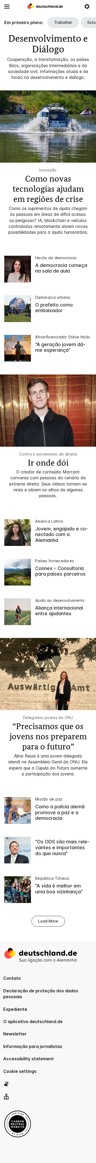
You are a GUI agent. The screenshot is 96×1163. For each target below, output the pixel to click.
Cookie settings (20, 1071)
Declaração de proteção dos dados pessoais (40, 993)
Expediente (15, 1009)
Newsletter (15, 1033)
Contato (12, 978)
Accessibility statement (28, 1058)
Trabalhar (63, 22)
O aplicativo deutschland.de (33, 1021)
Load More (48, 921)
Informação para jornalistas (32, 1046)
